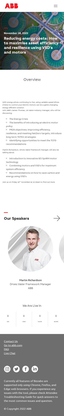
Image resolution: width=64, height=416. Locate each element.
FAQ (6, 349)
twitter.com (16, 369)
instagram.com (7, 369)
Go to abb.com (13, 345)
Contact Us (11, 341)
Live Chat (9, 353)
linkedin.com (35, 369)
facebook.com (25, 369)
